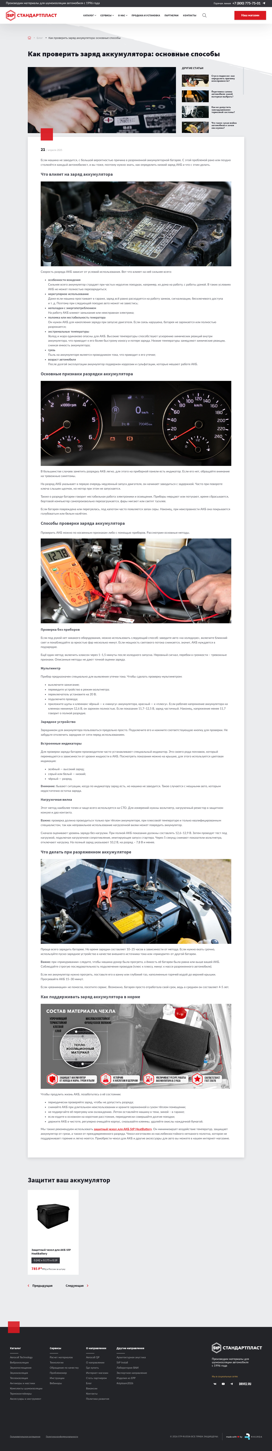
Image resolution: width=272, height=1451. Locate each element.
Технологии (56, 1362)
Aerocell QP (92, 1357)
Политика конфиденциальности (62, 1436)
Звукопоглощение (20, 1368)
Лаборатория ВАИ (128, 1368)
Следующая (75, 1286)
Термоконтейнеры (21, 1393)
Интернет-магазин (97, 1373)
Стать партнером (96, 1378)
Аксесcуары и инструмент (25, 1399)
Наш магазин (250, 15)
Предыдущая (42, 1286)
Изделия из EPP (126, 1378)
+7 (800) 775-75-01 (246, 3)
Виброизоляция (19, 1362)
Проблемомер (58, 1373)
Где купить (92, 1368)
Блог (40, 38)
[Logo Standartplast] (31, 15)
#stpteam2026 (125, 1383)
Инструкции (57, 1378)
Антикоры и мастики (22, 1383)
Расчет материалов (61, 1357)
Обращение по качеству (64, 1368)
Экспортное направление (132, 1373)
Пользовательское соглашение (25, 1436)
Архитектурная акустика (131, 1357)
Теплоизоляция (19, 1378)
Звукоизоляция (19, 1373)
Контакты (92, 1393)
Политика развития (97, 1399)
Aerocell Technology (21, 1357)
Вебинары (56, 1383)
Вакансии (91, 1388)
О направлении (95, 1362)
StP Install (122, 1362)
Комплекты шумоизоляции (26, 1388)
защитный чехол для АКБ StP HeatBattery (123, 1129)
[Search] (204, 15)
